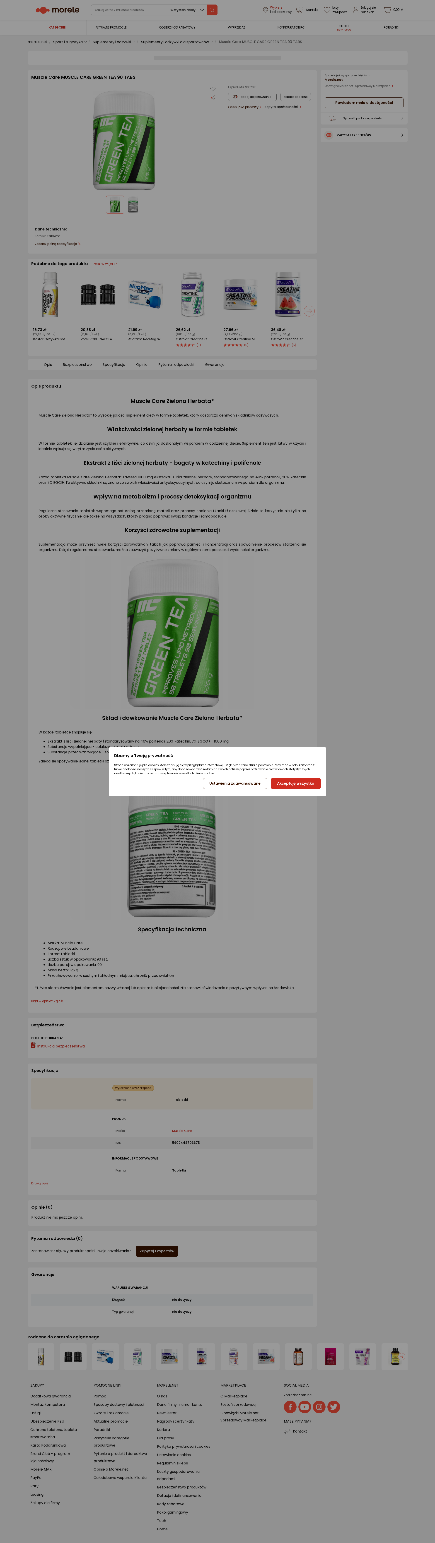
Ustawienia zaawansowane (235, 783)
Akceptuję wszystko (295, 783)
